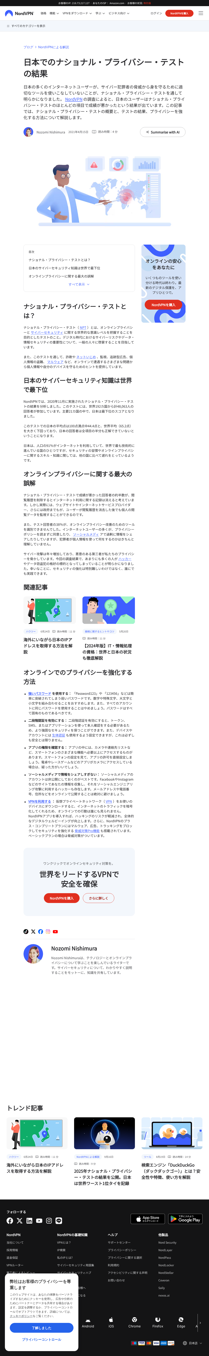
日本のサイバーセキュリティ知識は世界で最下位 (64, 267)
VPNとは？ (64, 1242)
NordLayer (177, 1250)
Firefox (157, 1326)
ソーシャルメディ (86, 534)
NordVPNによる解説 (53, 47)
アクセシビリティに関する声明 (127, 1273)
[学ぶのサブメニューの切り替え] (103, 13)
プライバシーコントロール (41, 1339)
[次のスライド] (200, 1323)
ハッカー (124, 558)
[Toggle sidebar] (201, 13)
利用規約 (126, 1265)
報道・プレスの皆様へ (71, 1288)
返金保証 (12, 1257)
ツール (147, 1156)
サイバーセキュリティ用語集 (75, 1265)
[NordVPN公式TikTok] (25, 931)
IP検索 (61, 1250)
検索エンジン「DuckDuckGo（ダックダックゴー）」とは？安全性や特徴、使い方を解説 (170, 1171)
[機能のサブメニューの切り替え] (57, 13)
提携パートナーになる (71, 1295)
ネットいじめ (86, 356)
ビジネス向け (117, 13)
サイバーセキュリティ (47, 332)
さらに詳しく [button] (98, 898)
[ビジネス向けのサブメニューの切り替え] (128, 13)
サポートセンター (119, 1242)
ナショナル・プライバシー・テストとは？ (60, 259)
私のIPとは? (65, 1257)
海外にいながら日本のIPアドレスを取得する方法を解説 (47, 646)
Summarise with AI (165, 132)
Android (88, 1326)
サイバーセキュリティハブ (74, 1273)
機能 (52, 13)
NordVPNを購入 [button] (179, 13)
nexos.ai (176, 1295)
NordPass (177, 1257)
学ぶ (98, 13)
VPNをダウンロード (75, 13)
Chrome (134, 1326)
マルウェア (55, 361)
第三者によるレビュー (21, 1273)
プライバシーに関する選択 (125, 1257)
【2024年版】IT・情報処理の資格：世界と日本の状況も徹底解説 (107, 652)
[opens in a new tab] (10, 1220)
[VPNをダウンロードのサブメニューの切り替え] (90, 13)
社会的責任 (64, 1280)
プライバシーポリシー (130, 1250)
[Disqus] (79, 1039)
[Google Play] (185, 1219)
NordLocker (178, 1265)
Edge (181, 1326)
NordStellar (178, 1273)
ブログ (28, 47)
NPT (83, 327)
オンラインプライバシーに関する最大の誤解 (61, 276)
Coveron (176, 1280)
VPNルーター (15, 1265)
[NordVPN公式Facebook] (40, 931)
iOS (111, 1326)
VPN (109, 801)
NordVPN (73, 99)
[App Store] (148, 1219)
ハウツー (31, 631)
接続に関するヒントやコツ (99, 631)
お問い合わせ (116, 1280)
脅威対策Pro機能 (87, 830)
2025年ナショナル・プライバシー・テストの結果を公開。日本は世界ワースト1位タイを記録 (103, 1177)
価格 (43, 13)
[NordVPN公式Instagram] (48, 931)
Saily (174, 1288)
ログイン (156, 13)
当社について (15, 1242)
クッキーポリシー (21, 1316)
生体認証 (58, 735)
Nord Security (179, 1242)
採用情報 (25, 1250)
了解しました (41, 1328)
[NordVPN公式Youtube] (55, 931)
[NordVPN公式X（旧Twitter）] (33, 931)
